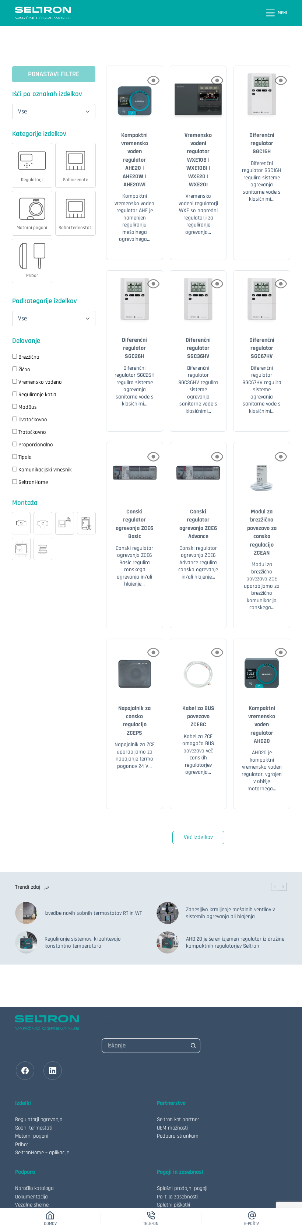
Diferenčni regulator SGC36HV (198, 348)
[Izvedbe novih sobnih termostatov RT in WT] (26, 913)
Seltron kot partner (178, 1119)
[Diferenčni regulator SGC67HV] (261, 299)
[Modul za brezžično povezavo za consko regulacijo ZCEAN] (261, 470)
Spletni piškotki (173, 1204)
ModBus (27, 407)
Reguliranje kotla (37, 394)
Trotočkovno (32, 432)
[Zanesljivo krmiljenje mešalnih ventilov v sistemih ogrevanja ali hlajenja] (168, 913)
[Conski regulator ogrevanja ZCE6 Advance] (198, 470)
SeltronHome (33, 482)
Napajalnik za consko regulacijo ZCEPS (134, 721)
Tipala (25, 457)
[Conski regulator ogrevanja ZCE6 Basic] (134, 470)
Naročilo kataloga (34, 1188)
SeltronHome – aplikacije (42, 1152)
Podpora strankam (178, 1136)
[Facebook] (25, 1070)
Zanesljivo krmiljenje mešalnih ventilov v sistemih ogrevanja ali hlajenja (230, 913)
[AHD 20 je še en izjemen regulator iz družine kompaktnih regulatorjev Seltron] (168, 942)
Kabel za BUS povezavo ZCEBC (198, 717)
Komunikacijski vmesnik (45, 469)
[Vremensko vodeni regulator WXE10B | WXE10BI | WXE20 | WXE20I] (198, 94)
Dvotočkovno (32, 419)
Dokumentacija (31, 1196)
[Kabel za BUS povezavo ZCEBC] (198, 667)
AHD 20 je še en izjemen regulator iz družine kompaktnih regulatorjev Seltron (235, 942)
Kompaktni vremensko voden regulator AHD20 (261, 725)
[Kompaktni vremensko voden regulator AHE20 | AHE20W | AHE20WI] (134, 94)
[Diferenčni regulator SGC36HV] (198, 299)
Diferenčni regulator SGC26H (134, 348)
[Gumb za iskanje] (193, 1046)
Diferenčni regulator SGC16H (261, 143)
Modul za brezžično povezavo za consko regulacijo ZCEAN (262, 532)
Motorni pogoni (31, 1136)
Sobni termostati (33, 1127)
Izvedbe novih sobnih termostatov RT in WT (93, 913)
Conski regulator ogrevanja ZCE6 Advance (198, 524)
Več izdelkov (198, 837)
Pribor (21, 1144)
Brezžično (28, 357)
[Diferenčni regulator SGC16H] (261, 94)
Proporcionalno (35, 444)
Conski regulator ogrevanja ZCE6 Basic (134, 524)
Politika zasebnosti (177, 1196)
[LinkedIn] (52, 1070)
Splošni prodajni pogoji (182, 1188)
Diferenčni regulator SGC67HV (261, 348)
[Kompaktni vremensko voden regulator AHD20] (261, 667)
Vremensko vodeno (40, 382)
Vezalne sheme (32, 1204)
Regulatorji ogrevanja (39, 1119)
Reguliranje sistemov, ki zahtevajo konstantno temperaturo (83, 942)
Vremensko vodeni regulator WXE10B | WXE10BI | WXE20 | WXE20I (198, 160)
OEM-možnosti (172, 1127)
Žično (24, 369)
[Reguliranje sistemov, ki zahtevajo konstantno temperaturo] (26, 942)
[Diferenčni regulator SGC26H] (134, 299)
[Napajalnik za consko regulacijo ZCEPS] (134, 667)
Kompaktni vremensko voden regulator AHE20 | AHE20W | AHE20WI (134, 160)
